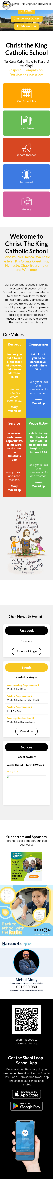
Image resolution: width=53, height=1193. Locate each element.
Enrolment (26, 1170)
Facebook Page (26, 646)
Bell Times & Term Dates (26, 1166)
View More (26, 726)
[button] (42, 5)
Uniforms (26, 10)
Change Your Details (27, 18)
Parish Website (26, 26)
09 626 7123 (31, 1132)
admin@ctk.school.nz (30, 1136)
